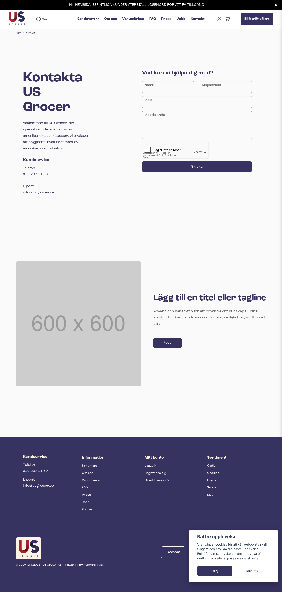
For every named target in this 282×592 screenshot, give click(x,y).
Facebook (173, 552)
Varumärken (133, 19)
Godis (211, 466)
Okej (215, 571)
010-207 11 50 (35, 471)
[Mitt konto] (219, 19)
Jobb (181, 19)
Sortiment (86, 19)
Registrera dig (155, 473)
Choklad (213, 473)
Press (166, 19)
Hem (18, 33)
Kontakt (198, 19)
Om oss (110, 19)
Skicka (197, 167)
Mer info (252, 570)
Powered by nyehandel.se (84, 565)
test (167, 343)
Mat (210, 495)
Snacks (212, 487)
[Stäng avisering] (276, 5)
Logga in (151, 466)
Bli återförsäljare (257, 18)
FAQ (152, 19)
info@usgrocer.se (38, 486)
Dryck (212, 480)
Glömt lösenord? (157, 480)
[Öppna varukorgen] (228, 19)
